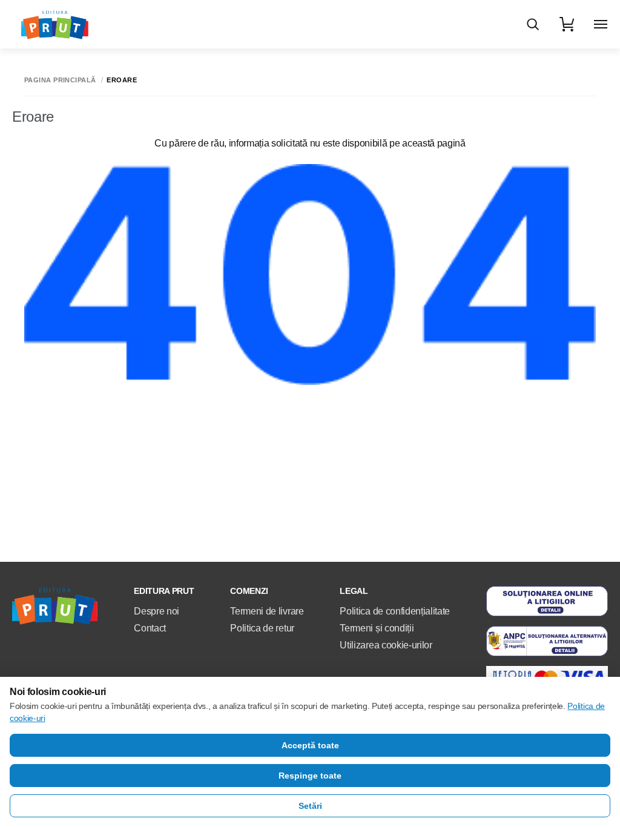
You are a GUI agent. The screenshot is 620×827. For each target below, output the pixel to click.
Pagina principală (60, 80)
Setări (310, 806)
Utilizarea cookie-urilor (386, 645)
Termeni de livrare (266, 611)
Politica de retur (262, 628)
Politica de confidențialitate (395, 611)
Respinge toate (310, 775)
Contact (150, 628)
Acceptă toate (310, 745)
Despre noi (156, 611)
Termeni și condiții (377, 628)
